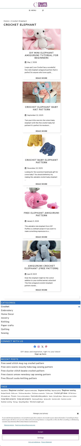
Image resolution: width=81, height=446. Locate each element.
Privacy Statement (46, 442)
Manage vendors (9, 425)
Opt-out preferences (34, 442)
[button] (78, 414)
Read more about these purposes (25, 425)
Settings (40, 438)
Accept (40, 432)
